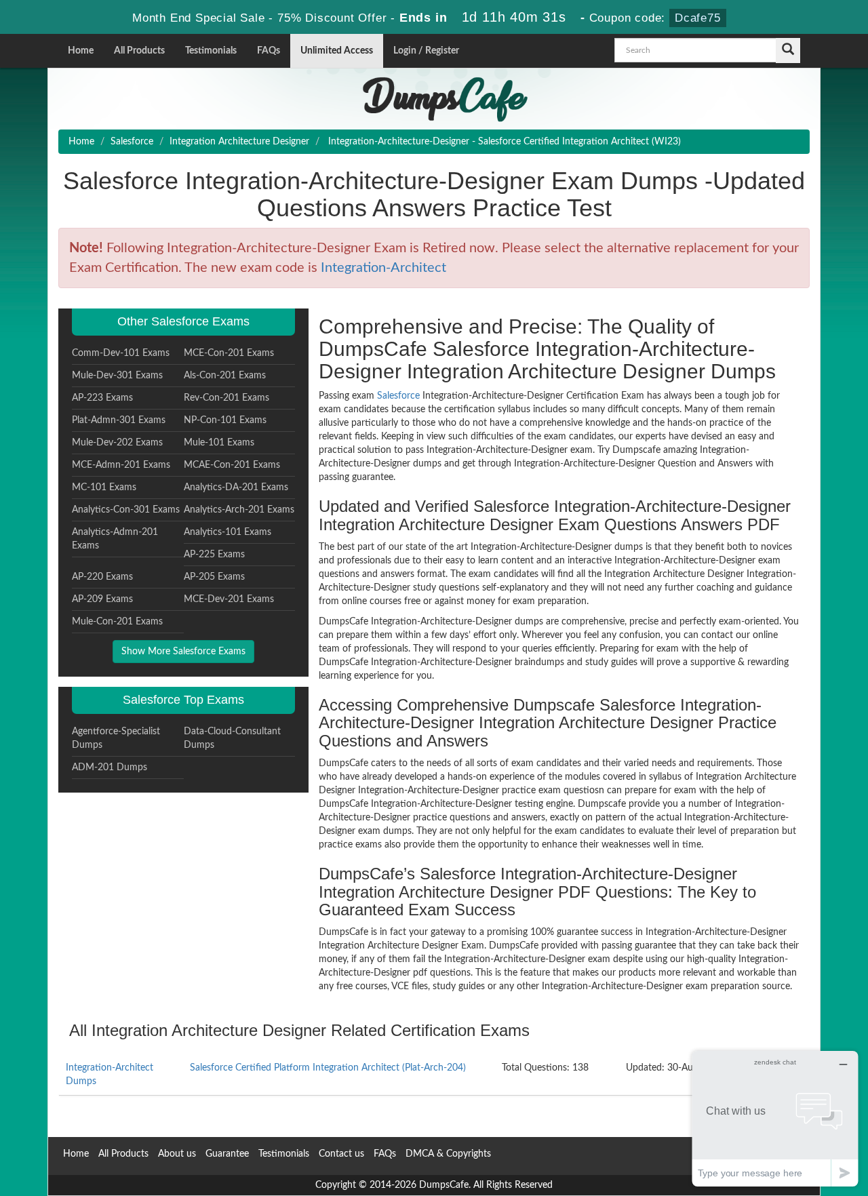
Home (81, 51)
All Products (139, 51)
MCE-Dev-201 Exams (229, 599)
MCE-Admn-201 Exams (121, 465)
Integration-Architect (383, 268)
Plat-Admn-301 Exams (118, 420)
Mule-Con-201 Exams (117, 621)
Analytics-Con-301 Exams (126, 510)
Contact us (341, 1154)
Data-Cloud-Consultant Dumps (232, 738)
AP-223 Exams (102, 398)
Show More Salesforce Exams (183, 651)
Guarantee (227, 1154)
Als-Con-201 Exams (225, 375)
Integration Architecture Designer (239, 141)
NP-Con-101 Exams (225, 420)
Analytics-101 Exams (227, 532)
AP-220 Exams (102, 577)
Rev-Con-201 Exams (226, 398)
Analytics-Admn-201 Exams (115, 539)
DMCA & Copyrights (448, 1154)
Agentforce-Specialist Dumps (116, 738)
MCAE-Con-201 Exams (232, 465)
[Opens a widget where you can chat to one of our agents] (775, 1118)
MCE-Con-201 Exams (229, 353)
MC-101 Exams (104, 487)
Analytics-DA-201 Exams (236, 487)
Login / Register (426, 51)
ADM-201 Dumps (109, 767)
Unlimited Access (336, 51)
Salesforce (132, 141)
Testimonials (211, 51)
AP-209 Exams (102, 599)
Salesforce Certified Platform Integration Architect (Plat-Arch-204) (328, 1068)
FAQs (268, 51)
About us (177, 1154)
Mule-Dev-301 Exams (117, 375)
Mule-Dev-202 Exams (117, 442)
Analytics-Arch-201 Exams (239, 510)
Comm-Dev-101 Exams (121, 353)
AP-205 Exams (214, 577)
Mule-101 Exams (219, 442)
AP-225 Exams (214, 554)
